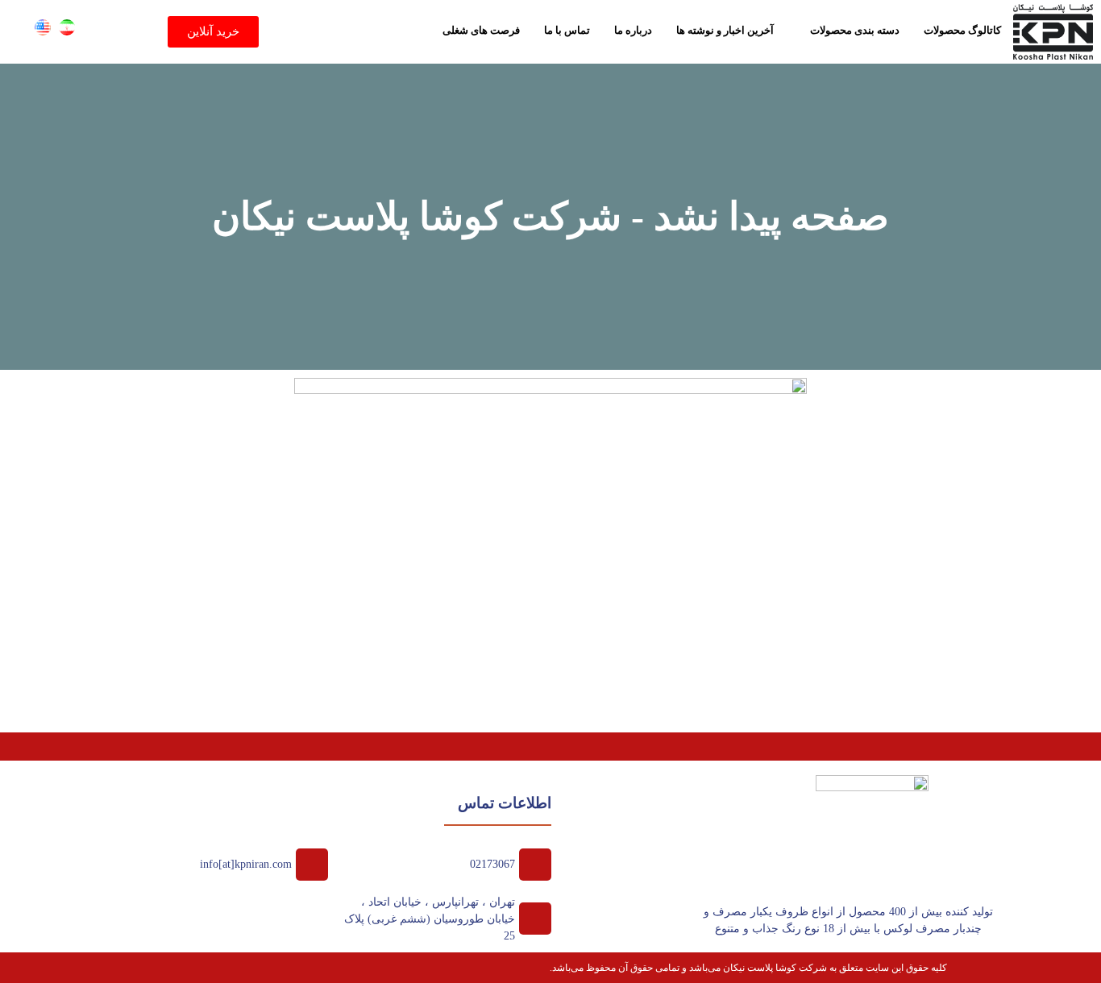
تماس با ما (567, 30)
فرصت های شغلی (481, 30)
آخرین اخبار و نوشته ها (725, 30)
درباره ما (633, 30)
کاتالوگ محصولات (962, 30)
